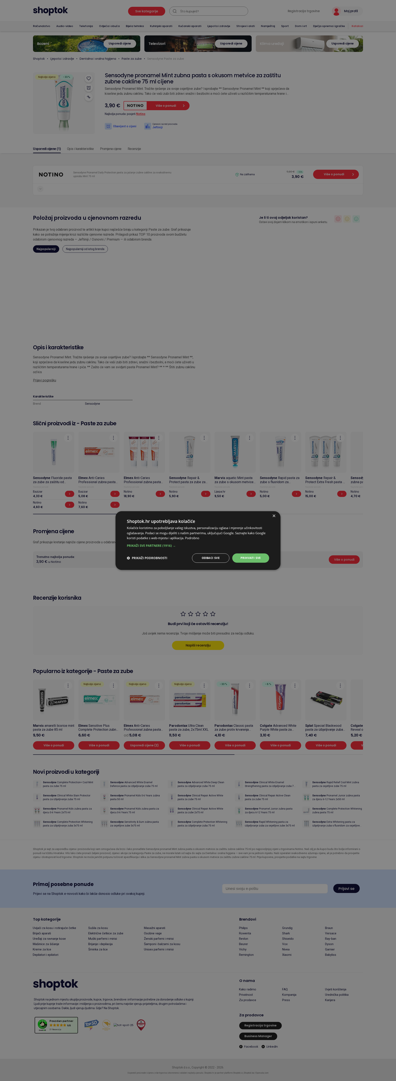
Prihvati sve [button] (250, 558)
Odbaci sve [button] (211, 558)
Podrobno (192, 538)
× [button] (273, 516)
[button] (198, 545)
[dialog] (198, 540)
